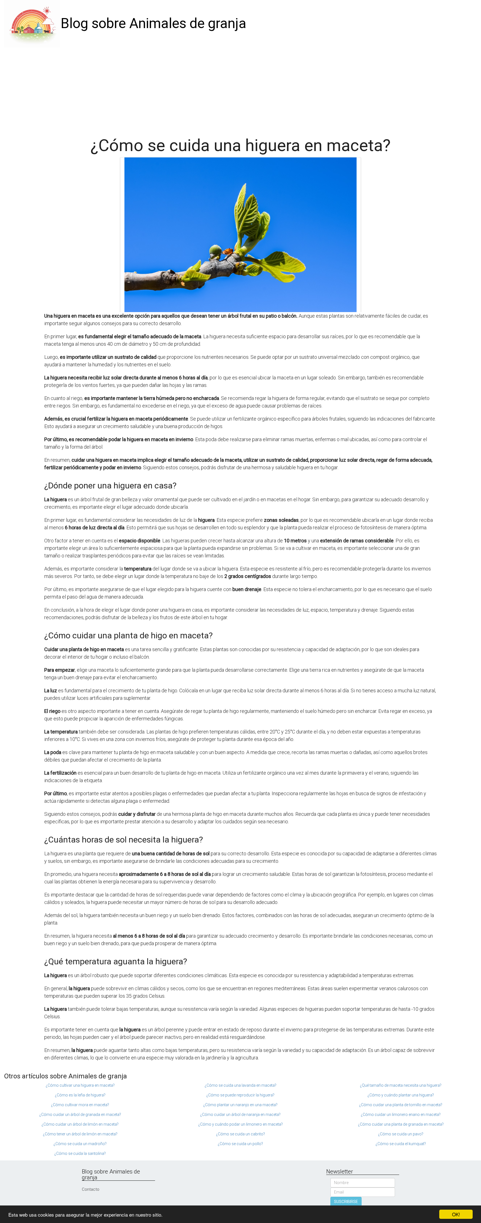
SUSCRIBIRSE (346, 1201)
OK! (456, 1214)
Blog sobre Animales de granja (153, 23)
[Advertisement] (240, 89)
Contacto (90, 1189)
